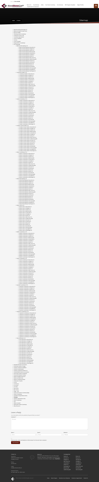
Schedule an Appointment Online (20, 395)
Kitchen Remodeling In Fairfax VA (26, 189)
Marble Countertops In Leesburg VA (26, 248)
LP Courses (16, 385)
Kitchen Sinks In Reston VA (24, 224)
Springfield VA (78, 463)
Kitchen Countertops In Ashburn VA (26, 156)
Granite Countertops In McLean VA (26, 116)
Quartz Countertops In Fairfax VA (26, 268)
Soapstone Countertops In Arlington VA (27, 314)
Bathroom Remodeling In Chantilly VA (26, 54)
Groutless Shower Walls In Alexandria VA (27, 127)
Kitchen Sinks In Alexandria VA (25, 206)
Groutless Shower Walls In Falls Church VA (27, 137)
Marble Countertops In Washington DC (27, 257)
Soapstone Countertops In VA (22, 311)
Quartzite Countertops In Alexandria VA (27, 286)
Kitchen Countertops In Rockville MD (26, 172)
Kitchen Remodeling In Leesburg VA (26, 195)
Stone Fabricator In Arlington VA (25, 341)
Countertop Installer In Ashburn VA (26, 76)
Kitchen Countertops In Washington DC (27, 177)
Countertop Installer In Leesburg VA (26, 88)
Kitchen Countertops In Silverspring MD (27, 174)
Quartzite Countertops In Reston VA (26, 304)
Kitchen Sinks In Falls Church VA (25, 217)
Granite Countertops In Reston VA (26, 118)
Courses (15, 40)
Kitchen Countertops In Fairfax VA (26, 162)
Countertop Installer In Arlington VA (26, 75)
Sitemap (16, 397)
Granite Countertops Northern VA (20, 370)
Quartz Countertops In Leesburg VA (26, 274)
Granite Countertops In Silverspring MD (27, 121)
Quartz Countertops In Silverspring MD (27, 280)
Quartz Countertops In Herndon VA (26, 273)
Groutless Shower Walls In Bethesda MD (27, 131)
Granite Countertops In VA (21, 99)
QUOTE (96, 6)
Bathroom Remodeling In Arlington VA (26, 48)
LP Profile (16, 386)
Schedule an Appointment (87, 1)
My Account (16, 388)
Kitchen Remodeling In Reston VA (26, 197)
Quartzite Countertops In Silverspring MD (27, 307)
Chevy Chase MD (79, 466)
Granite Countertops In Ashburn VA (26, 103)
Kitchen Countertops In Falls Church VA (27, 164)
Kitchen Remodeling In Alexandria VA (26, 180)
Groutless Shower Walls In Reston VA (26, 144)
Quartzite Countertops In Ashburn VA (26, 289)
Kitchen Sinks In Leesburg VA (25, 221)
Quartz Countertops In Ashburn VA (26, 262)
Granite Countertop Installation (20, 367)
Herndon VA (66, 458)
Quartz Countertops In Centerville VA (26, 265)
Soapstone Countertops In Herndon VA (27, 326)
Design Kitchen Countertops (19, 42)
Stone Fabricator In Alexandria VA (26, 339)
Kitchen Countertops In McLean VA (26, 169)
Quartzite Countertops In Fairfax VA (26, 295)
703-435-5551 (17, 1)
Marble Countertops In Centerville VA (26, 239)
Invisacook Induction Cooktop (20, 375)
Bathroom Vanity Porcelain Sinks (20, 31)
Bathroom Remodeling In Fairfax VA (26, 56)
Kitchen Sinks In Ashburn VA (25, 209)
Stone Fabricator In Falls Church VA (26, 349)
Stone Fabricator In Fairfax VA (25, 348)
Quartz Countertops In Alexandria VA (26, 259)
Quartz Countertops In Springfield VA (26, 282)
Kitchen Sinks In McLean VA (24, 223)
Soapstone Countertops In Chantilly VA (27, 320)
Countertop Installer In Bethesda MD (26, 78)
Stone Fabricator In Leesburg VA (25, 354)
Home (62, 1)
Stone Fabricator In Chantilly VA (25, 347)
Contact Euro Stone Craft (19, 35)
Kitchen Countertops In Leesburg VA (26, 168)
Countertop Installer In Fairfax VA (26, 82)
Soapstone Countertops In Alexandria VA (27, 313)
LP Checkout (16, 383)
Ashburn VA (66, 464)
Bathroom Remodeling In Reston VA (26, 65)
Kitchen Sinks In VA (20, 205)
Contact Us (95, 1)
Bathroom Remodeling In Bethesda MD (27, 51)
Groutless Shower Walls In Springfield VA (27, 149)
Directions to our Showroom (76, 1)
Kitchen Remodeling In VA (21, 178)
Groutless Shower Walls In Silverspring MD (28, 147)
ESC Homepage (17, 44)
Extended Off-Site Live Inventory (20, 364)
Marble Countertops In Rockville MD (26, 252)
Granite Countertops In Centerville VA (26, 106)
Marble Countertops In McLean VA (26, 249)
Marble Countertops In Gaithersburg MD (27, 245)
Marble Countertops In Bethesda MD (26, 237)
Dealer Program (67, 1)
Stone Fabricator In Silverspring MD (26, 360)
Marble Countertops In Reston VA (26, 251)
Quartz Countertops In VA (21, 258)
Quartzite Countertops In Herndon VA (26, 299)
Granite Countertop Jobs (19, 369)
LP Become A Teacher (18, 380)
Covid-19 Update (17, 41)
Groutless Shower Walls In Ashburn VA (27, 130)
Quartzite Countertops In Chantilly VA (26, 293)
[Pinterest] (6, 2)
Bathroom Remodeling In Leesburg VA (27, 62)
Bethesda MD (66, 468)
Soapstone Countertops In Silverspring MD (28, 333)
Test (15, 401)
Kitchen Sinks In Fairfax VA (24, 215)
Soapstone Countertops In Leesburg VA (27, 327)
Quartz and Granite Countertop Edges (21, 392)
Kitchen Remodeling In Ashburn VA (26, 183)
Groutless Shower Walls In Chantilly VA (27, 134)
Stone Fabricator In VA (20, 338)
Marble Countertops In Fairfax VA (26, 242)
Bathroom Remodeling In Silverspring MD (27, 68)
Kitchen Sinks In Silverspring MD (25, 227)
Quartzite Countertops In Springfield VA (27, 308)
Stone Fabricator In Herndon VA (25, 352)
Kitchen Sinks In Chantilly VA (25, 214)
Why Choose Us (17, 406)
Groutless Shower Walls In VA (22, 125)
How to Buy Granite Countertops (20, 373)
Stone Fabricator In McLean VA (25, 355)
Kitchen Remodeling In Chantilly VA (26, 187)
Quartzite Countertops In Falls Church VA (27, 296)
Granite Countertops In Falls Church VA (27, 110)
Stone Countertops (18, 400)
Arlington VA (66, 459)
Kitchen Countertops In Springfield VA (26, 175)
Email (38, 432)
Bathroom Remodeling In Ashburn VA (26, 50)
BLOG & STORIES (17, 32)
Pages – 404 (16, 391)
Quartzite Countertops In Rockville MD (27, 305)
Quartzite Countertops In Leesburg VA (27, 301)
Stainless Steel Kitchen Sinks (20, 398)
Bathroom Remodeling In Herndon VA (26, 60)
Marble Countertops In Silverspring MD (27, 254)
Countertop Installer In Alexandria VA (26, 73)
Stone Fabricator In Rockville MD (25, 358)
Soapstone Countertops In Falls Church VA (27, 323)
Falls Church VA (67, 461)
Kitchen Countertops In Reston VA (26, 171)
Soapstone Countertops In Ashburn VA (27, 316)
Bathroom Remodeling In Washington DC (27, 71)
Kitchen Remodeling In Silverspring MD (27, 200)
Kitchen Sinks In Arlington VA (25, 208)
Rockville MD (78, 468)
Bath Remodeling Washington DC (20, 29)
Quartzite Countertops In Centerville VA (27, 292)
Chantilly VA (78, 461)
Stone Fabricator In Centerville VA (26, 345)
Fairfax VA (66, 456)
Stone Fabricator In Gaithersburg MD (26, 351)
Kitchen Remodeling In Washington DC (27, 203)
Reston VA (78, 456)
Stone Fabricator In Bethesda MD (26, 344)
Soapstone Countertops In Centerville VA (27, 318)
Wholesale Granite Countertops (20, 404)
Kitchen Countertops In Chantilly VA (26, 161)
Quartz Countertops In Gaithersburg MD (27, 271)
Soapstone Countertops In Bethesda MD (27, 317)
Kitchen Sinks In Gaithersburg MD (26, 218)
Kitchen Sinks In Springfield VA (25, 228)
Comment (13, 417)
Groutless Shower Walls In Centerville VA (27, 133)
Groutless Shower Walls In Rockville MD (27, 146)
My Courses (16, 389)
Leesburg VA (78, 464)
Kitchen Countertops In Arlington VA (26, 155)
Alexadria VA (78, 459)
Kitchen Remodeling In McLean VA (26, 196)
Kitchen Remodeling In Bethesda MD (26, 184)
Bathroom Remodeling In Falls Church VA (27, 57)
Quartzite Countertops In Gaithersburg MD (28, 298)
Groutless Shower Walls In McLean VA (27, 143)
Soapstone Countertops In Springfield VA (27, 335)
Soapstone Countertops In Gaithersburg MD (28, 324)
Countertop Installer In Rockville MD (26, 93)
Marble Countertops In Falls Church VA (27, 243)
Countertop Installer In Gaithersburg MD (27, 85)
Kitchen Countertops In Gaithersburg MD (27, 165)
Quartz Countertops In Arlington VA (26, 261)
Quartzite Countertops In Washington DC (27, 310)
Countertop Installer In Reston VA (26, 91)
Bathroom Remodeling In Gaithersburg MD (27, 59)
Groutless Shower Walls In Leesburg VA (27, 141)
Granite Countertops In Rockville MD (26, 119)
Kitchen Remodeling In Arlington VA (26, 181)
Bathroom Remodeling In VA (22, 45)
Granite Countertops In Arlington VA (26, 102)
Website (65, 432)
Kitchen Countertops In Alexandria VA (26, 153)
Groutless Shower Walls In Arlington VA (27, 128)
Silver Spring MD (79, 469)
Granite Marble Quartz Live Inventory (21, 372)
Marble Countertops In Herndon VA (26, 246)
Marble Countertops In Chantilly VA (26, 240)
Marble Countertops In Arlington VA (26, 234)
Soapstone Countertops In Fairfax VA (26, 321)
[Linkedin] (4, 2)
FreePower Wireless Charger (20, 366)
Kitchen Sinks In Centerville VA (25, 212)
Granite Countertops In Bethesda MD (26, 104)
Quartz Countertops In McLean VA (26, 276)
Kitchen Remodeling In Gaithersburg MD (27, 192)
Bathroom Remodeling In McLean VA (26, 63)
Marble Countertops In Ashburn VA (26, 236)
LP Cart (15, 382)
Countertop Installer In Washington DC (27, 97)
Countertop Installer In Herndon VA (26, 87)
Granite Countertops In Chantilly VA (26, 107)
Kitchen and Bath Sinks (18, 378)
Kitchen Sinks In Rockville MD (25, 226)
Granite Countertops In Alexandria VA (26, 100)
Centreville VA (66, 463)
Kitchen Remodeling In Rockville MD (26, 199)
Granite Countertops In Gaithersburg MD (27, 112)
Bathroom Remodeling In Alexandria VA (27, 47)
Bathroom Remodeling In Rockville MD (27, 66)
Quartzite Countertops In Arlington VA (26, 288)
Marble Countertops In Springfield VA (26, 255)
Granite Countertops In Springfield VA (26, 122)
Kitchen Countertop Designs (19, 379)
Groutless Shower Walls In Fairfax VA (26, 135)
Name (12, 432)
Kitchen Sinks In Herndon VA (25, 220)
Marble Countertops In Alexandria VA (26, 233)
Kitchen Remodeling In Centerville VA (26, 186)
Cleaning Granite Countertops (20, 34)
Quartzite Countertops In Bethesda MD (27, 290)
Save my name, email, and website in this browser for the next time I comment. (29, 440)
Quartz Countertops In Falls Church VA (27, 270)
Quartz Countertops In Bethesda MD (26, 264)
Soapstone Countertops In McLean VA (27, 329)
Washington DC (67, 466)
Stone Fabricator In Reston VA (25, 357)
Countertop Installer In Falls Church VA (27, 84)
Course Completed (17, 38)
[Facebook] (2, 2)
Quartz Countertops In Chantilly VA (26, 267)
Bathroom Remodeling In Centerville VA (27, 53)
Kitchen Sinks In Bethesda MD (25, 211)
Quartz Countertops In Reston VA (26, 277)
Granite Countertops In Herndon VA (26, 113)
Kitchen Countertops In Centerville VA (26, 159)
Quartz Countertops (18, 394)
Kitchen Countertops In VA (21, 152)
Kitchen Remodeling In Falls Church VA (27, 190)
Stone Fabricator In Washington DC (26, 363)
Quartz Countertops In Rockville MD (26, 279)
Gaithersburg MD (67, 469)
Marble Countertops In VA (21, 231)
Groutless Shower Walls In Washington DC (27, 150)
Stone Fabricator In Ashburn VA (25, 342)
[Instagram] (8, 2)
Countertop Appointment (19, 37)
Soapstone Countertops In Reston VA (26, 330)
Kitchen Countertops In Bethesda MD (26, 158)
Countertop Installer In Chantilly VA (26, 81)
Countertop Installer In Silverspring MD (27, 94)
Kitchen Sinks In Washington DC (25, 230)
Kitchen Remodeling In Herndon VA (26, 193)
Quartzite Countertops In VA (22, 285)
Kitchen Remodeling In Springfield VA (26, 202)
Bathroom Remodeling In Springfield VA (27, 69)
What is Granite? (17, 403)
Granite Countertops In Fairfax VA (26, 109)
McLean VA (78, 458)
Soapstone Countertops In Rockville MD (27, 332)
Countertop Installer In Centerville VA (26, 79)
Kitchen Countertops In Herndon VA (26, 166)
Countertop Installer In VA (21, 72)
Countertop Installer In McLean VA (26, 90)
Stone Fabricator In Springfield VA (26, 361)
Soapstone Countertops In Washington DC (27, 336)
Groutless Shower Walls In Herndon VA (27, 140)
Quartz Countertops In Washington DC (27, 283)
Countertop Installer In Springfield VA (26, 96)
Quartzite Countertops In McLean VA (26, 302)
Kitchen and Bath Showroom (19, 376)
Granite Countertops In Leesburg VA (26, 115)
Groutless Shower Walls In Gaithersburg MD (28, 138)
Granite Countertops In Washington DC (27, 124)
